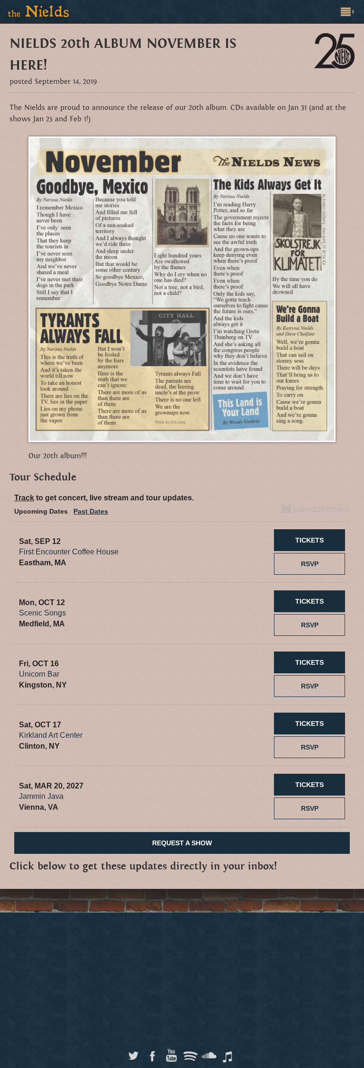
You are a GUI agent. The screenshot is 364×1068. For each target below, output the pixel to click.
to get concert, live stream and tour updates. (104, 498)
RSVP (309, 564)
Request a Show (182, 843)
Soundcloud (209, 1053)
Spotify (190, 1053)
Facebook (152, 1053)
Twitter (133, 1053)
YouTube (171, 1053)
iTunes (228, 1053)
